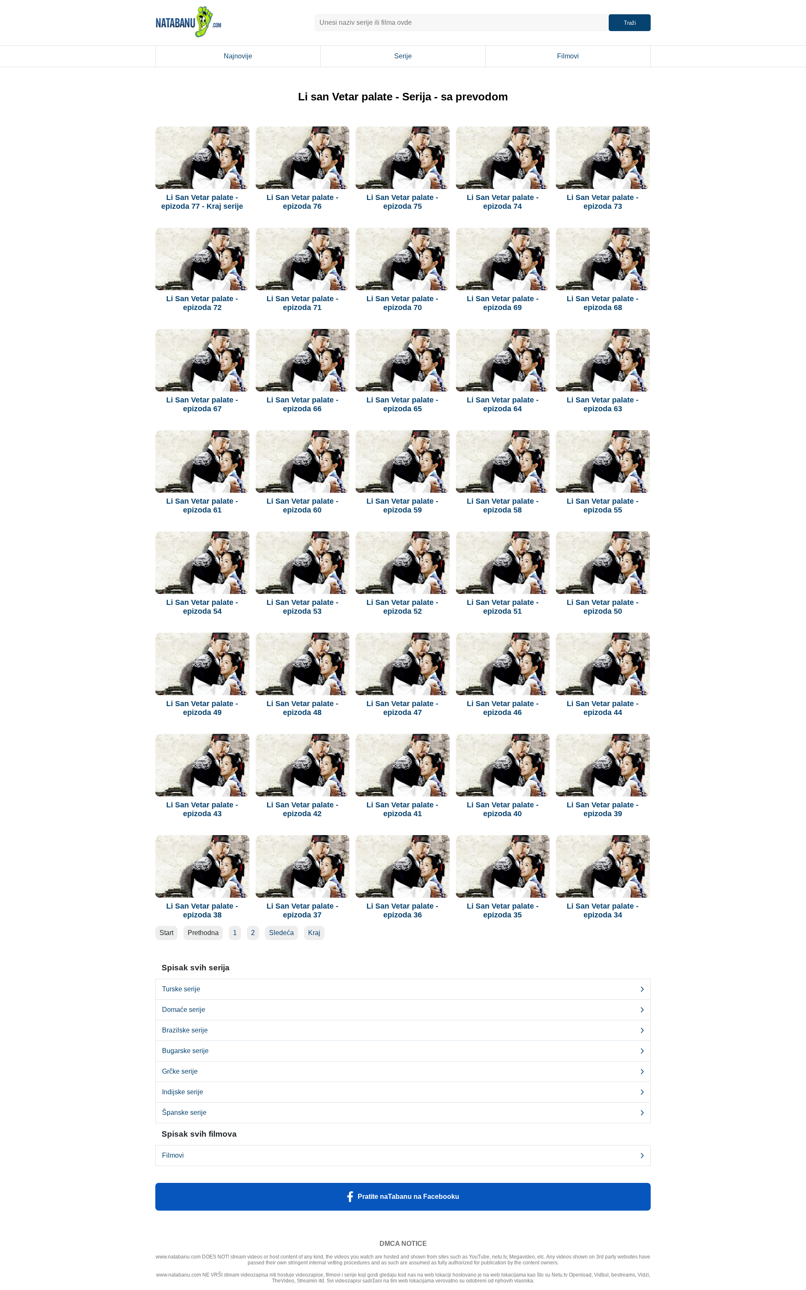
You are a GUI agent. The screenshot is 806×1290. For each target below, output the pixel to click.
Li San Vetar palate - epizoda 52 (402, 606)
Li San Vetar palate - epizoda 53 (302, 606)
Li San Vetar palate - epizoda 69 (503, 303)
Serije (403, 56)
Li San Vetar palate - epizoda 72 (202, 303)
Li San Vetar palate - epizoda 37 (302, 910)
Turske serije (181, 989)
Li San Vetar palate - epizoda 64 (503, 404)
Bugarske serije (185, 1050)
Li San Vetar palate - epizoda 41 (402, 809)
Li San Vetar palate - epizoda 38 (202, 910)
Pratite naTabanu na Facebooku (408, 1196)
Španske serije (184, 1112)
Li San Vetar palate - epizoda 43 (202, 809)
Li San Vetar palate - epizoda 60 (302, 505)
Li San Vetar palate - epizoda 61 (202, 505)
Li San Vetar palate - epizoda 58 (503, 505)
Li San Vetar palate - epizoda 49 (202, 708)
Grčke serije (180, 1071)
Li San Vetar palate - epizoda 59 (402, 505)
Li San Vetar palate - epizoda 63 (603, 404)
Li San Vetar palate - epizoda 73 (603, 201)
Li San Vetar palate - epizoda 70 (402, 303)
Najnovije (238, 56)
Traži (630, 23)
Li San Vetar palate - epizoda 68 (603, 303)
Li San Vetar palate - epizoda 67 (202, 404)
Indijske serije (182, 1092)
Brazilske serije (185, 1030)
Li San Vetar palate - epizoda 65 (402, 404)
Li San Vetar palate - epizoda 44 (603, 708)
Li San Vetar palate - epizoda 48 (302, 708)
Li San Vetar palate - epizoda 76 (302, 201)
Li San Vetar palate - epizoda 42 (302, 809)
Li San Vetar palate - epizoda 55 (603, 505)
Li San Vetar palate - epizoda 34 (603, 910)
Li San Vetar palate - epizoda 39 (603, 809)
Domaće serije (183, 1009)
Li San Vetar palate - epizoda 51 (503, 606)
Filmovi (568, 56)
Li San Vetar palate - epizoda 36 (402, 910)
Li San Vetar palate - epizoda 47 (402, 708)
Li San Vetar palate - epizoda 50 (603, 606)
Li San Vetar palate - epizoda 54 (202, 606)
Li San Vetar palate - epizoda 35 (503, 910)
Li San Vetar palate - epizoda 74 (503, 201)
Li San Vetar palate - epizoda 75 (402, 201)
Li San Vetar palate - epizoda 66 (302, 404)
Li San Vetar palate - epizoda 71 (302, 303)
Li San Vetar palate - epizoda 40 (503, 809)
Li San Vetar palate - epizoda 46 (503, 708)
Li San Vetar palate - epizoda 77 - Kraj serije (202, 201)
